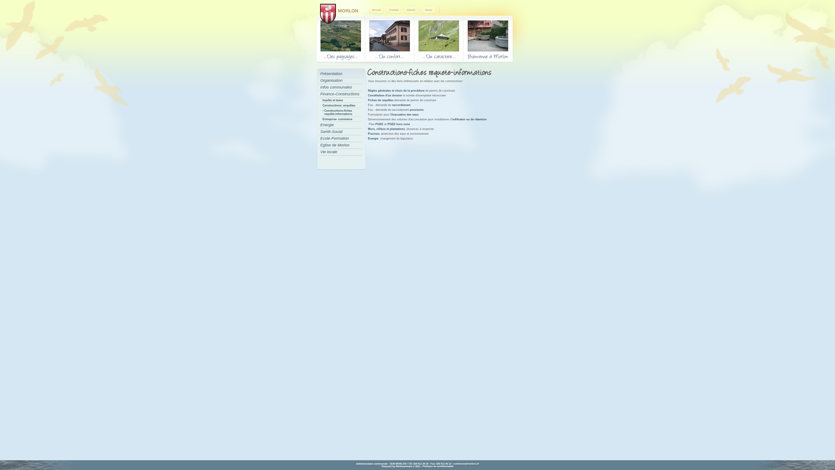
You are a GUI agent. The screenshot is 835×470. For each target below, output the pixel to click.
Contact (393, 10)
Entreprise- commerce (337, 119)
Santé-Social (331, 131)
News (428, 10)
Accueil (376, 10)
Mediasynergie (404, 466)
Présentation (331, 74)
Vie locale (328, 152)
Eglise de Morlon (334, 145)
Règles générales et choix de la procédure (396, 90)
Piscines (373, 133)
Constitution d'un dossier (385, 95)
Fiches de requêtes (380, 100)
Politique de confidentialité (438, 466)
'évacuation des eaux (405, 114)
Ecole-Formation (334, 138)
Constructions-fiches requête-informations (338, 112)
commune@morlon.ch (466, 463)
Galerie (411, 10)
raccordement (401, 105)
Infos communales (336, 87)
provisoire (417, 109)
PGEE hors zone (398, 124)
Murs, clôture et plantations (386, 129)
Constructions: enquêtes (338, 105)
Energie (327, 125)
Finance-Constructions (339, 94)
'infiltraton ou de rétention (469, 119)
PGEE (379, 124)
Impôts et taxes (332, 100)
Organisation (331, 80)
